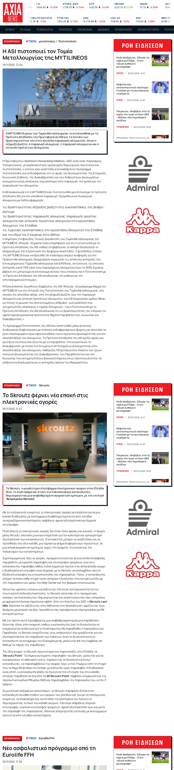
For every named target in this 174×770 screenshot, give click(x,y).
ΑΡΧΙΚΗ (10, 29)
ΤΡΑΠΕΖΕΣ (65, 29)
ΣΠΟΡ (119, 73)
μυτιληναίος (47, 41)
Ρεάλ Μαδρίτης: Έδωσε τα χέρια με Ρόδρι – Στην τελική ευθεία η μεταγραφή (132, 62)
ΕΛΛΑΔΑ (25, 29)
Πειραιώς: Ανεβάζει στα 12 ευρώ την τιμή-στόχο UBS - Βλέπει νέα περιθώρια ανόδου (133, 115)
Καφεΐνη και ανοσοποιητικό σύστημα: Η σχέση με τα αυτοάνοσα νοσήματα (132, 89)
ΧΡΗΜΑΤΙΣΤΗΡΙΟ (148, 29)
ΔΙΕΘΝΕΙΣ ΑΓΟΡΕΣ (103, 33)
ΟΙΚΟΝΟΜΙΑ (84, 29)
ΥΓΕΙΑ (119, 100)
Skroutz (44, 385)
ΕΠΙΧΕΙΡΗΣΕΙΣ (123, 29)
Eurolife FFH (46, 738)
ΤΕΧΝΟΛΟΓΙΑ (44, 29)
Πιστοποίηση (67, 41)
